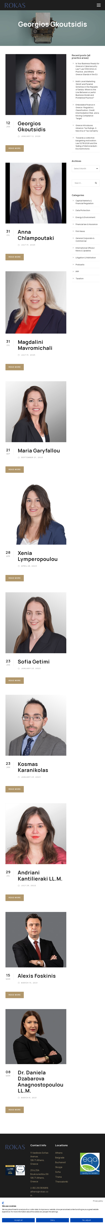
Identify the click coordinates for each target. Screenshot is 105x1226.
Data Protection (83, 210)
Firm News (80, 231)
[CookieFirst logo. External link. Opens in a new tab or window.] (3, 1203)
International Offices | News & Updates (85, 249)
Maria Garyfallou (39, 450)
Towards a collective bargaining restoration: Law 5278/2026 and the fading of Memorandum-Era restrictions (86, 143)
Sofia (58, 1171)
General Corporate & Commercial (85, 239)
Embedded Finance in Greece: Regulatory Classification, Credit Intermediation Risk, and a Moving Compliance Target (87, 111)
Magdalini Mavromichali (35, 344)
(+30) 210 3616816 (39, 1187)
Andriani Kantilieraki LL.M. (40, 875)
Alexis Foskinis (37, 975)
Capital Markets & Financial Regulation (85, 202)
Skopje (58, 1167)
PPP (77, 271)
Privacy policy (98, 1201)
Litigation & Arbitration (86, 257)
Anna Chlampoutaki (36, 234)
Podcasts (80, 264)
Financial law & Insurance (87, 224)
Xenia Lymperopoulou (38, 556)
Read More (15, 148)
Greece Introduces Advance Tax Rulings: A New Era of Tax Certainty (87, 128)
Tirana (58, 1176)
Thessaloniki (61, 1181)
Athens (58, 1152)
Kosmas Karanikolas (33, 767)
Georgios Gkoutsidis (32, 126)
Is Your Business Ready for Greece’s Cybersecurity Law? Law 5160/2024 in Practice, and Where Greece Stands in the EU (87, 69)
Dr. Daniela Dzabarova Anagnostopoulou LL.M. (40, 1081)
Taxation (80, 278)
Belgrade (59, 1157)
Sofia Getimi (34, 661)
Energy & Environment (85, 217)
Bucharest (60, 1162)
